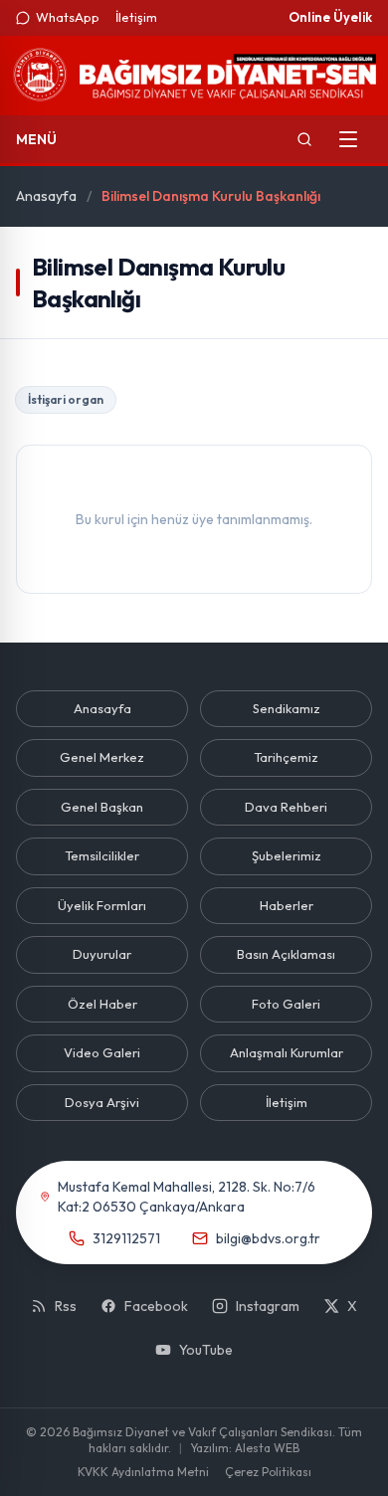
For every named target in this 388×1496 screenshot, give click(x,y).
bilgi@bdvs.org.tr (268, 1238)
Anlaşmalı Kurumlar (286, 1052)
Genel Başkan (102, 807)
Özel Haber (102, 1004)
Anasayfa (46, 196)
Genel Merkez (102, 757)
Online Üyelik (330, 17)
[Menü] (348, 139)
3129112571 (126, 1238)
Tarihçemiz (286, 757)
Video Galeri (102, 1052)
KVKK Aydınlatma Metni (143, 1471)
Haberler (286, 905)
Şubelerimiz (286, 855)
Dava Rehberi (286, 807)
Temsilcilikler (102, 855)
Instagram (267, 1306)
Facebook (156, 1306)
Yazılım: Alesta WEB (244, 1447)
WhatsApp (67, 17)
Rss (66, 1306)
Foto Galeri (286, 1004)
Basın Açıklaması (286, 954)
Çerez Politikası (268, 1471)
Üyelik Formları (102, 905)
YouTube (206, 1350)
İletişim (136, 17)
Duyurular (102, 954)
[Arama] (304, 139)
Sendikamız (286, 708)
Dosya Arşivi (102, 1102)
